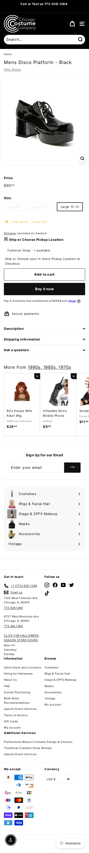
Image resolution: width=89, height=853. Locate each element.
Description (14, 328)
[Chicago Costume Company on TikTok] (46, 593)
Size (7, 198)
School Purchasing (17, 692)
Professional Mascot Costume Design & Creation (38, 742)
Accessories (53, 692)
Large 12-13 (70, 206)
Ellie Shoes (12, 69)
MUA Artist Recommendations (17, 700)
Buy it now (44, 289)
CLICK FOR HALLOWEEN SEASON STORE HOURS (21, 638)
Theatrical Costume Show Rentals (28, 748)
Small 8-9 (14, 206)
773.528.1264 (13, 607)
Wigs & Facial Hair (57, 673)
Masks (49, 686)
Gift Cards (11, 721)
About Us (10, 679)
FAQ (7, 686)
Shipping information (22, 339)
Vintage (49, 698)
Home (8, 54)
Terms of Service (16, 715)
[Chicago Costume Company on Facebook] (55, 585)
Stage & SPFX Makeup (60, 679)
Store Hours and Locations (22, 667)
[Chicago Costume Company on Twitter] (71, 585)
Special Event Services (20, 709)
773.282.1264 (13, 626)
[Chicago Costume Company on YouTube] (63, 585)
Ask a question (16, 350)
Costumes (51, 667)
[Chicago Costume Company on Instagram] (46, 585)
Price (8, 178)
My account (12, 727)
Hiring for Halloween (18, 673)
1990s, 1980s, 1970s (49, 367)
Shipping (10, 233)
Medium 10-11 (41, 206)
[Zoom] (82, 158)
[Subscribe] (72, 467)
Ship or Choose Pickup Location (36, 239)
